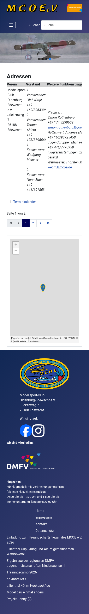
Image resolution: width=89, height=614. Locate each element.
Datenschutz (44, 531)
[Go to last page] (48, 223)
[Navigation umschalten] (11, 25)
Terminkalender (24, 202)
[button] (39, 59)
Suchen (34, 25)
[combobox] (61, 25)
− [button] (15, 250)
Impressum (43, 517)
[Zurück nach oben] (82, 606)
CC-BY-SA (69, 338)
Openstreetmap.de (52, 338)
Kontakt (41, 524)
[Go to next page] (40, 223)
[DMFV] (31, 461)
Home (39, 511)
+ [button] (15, 244)
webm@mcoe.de (60, 167)
